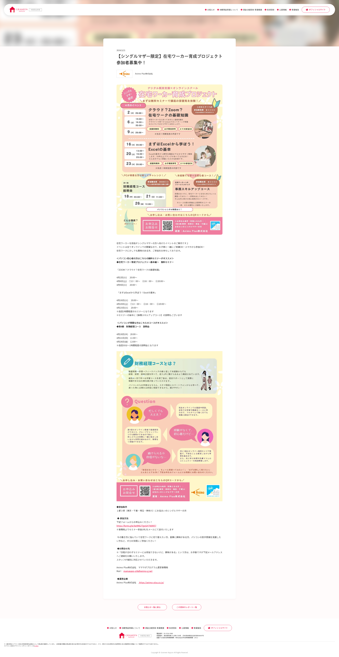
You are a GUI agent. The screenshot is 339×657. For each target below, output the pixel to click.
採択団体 (270, 10)
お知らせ (211, 10)
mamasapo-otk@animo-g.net (137, 571)
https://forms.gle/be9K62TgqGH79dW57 (136, 525)
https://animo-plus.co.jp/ (151, 582)
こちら (36, 646)
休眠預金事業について (229, 10)
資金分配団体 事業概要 (252, 10)
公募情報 (283, 10)
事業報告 (295, 10)
